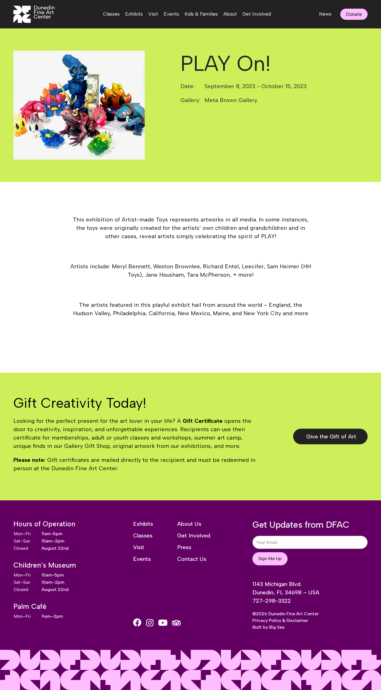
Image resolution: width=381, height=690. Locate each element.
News (325, 14)
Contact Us (191, 559)
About (230, 14)
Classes (111, 14)
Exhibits (134, 14)
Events (171, 14)
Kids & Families (201, 14)
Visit (153, 14)
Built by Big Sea (268, 627)
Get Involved (256, 14)
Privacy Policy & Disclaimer (280, 620)
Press (184, 547)
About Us (189, 523)
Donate (354, 14)
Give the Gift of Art (331, 436)
